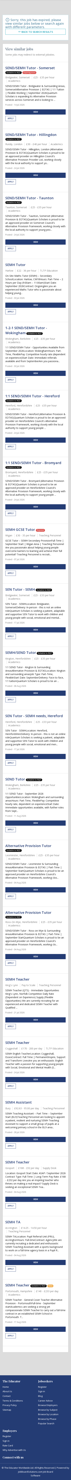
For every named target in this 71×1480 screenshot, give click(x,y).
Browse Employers (48, 1405)
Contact (7, 1396)
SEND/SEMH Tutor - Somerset (30, 68)
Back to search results (37, 31)
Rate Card (8, 1445)
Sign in (41, 1391)
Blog (40, 1396)
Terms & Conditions (13, 1400)
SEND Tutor (15, 779)
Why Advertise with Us (14, 1450)
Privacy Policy (10, 1405)
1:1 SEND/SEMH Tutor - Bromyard (33, 462)
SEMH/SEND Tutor (20, 652)
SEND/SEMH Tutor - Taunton (29, 198)
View (35, 111)
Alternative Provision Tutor (28, 845)
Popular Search (46, 1423)
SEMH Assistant (18, 1102)
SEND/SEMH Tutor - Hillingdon (31, 134)
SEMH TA (12, 1222)
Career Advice (45, 1400)
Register (42, 1386)
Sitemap (7, 1409)
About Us (7, 1391)
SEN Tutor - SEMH (20, 589)
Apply (11, 118)
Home (6, 1386)
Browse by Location (48, 1414)
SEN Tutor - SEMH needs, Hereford (34, 716)
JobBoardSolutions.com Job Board (35, 1471)
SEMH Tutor (15, 264)
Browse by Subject (47, 1409)
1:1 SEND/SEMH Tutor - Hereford (32, 396)
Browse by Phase (47, 1418)
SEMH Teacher (17, 979)
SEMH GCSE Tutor (20, 529)
